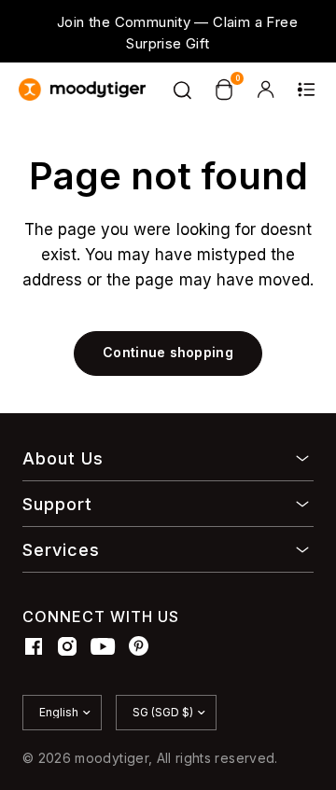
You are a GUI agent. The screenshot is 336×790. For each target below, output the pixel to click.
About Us (63, 458)
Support (57, 504)
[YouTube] (103, 646)
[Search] (183, 89)
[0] (224, 89)
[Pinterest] (139, 646)
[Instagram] (67, 646)
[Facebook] (33, 646)
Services (61, 550)
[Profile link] (265, 89)
